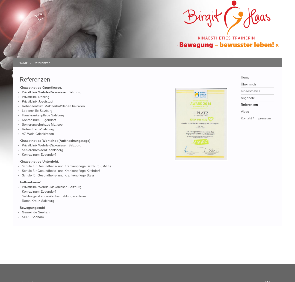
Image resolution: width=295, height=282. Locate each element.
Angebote (248, 98)
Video (245, 111)
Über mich (248, 84)
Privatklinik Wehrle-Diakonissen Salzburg (51, 92)
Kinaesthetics (250, 91)
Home (245, 77)
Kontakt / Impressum (256, 118)
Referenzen (249, 104)
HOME (23, 63)
